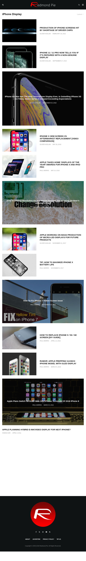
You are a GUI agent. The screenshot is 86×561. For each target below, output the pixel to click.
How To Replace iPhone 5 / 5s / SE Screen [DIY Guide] (58, 336)
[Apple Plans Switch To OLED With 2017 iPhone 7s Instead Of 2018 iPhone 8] (43, 402)
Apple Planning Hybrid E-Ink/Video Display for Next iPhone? (36, 430)
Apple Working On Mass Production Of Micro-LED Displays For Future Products (60, 237)
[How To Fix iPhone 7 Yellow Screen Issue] (43, 301)
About (27, 539)
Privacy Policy (48, 539)
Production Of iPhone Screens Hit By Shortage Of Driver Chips (59, 29)
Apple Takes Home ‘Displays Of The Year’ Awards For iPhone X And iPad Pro (60, 164)
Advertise (36, 539)
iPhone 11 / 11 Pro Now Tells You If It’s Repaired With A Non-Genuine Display (59, 55)
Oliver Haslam (45, 33)
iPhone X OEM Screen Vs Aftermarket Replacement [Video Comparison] (59, 138)
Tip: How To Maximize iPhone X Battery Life (56, 263)
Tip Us (59, 539)
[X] (39, 532)
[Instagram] (43, 532)
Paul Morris (44, 170)
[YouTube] (46, 532)
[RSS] (49, 532)
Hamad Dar (6, 433)
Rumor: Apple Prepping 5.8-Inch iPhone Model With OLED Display (58, 362)
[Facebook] (36, 532)
